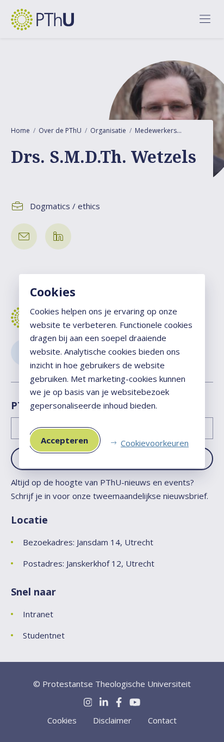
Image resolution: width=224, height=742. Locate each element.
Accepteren (64, 440)
